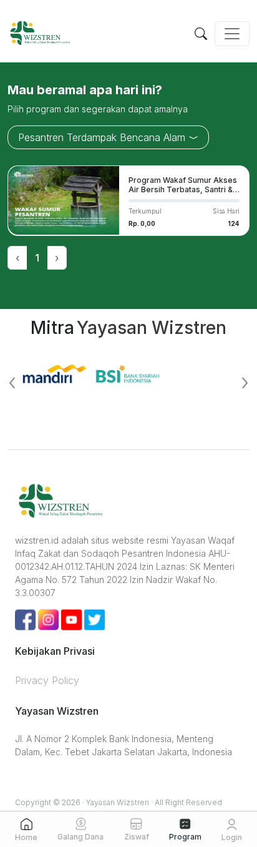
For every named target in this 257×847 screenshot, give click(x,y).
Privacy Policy (47, 680)
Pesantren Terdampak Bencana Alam (103, 137)
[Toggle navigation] (232, 33)
